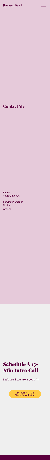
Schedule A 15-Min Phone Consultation (25, 394)
